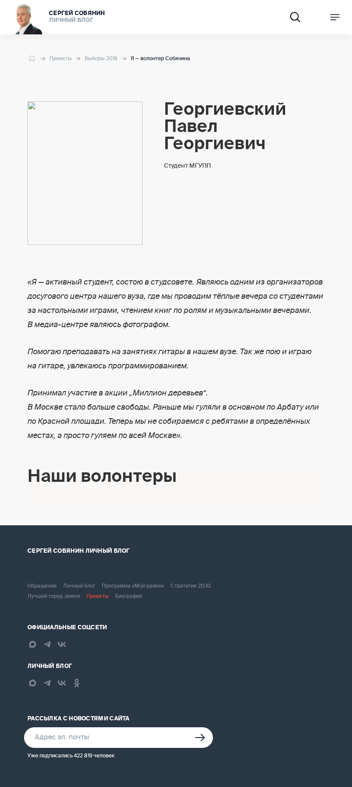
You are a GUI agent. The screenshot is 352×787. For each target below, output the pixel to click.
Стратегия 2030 (190, 586)
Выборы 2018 (101, 58)
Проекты (60, 58)
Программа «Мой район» (133, 586)
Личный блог (79, 586)
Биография (128, 596)
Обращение (42, 586)
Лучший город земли (53, 596)
